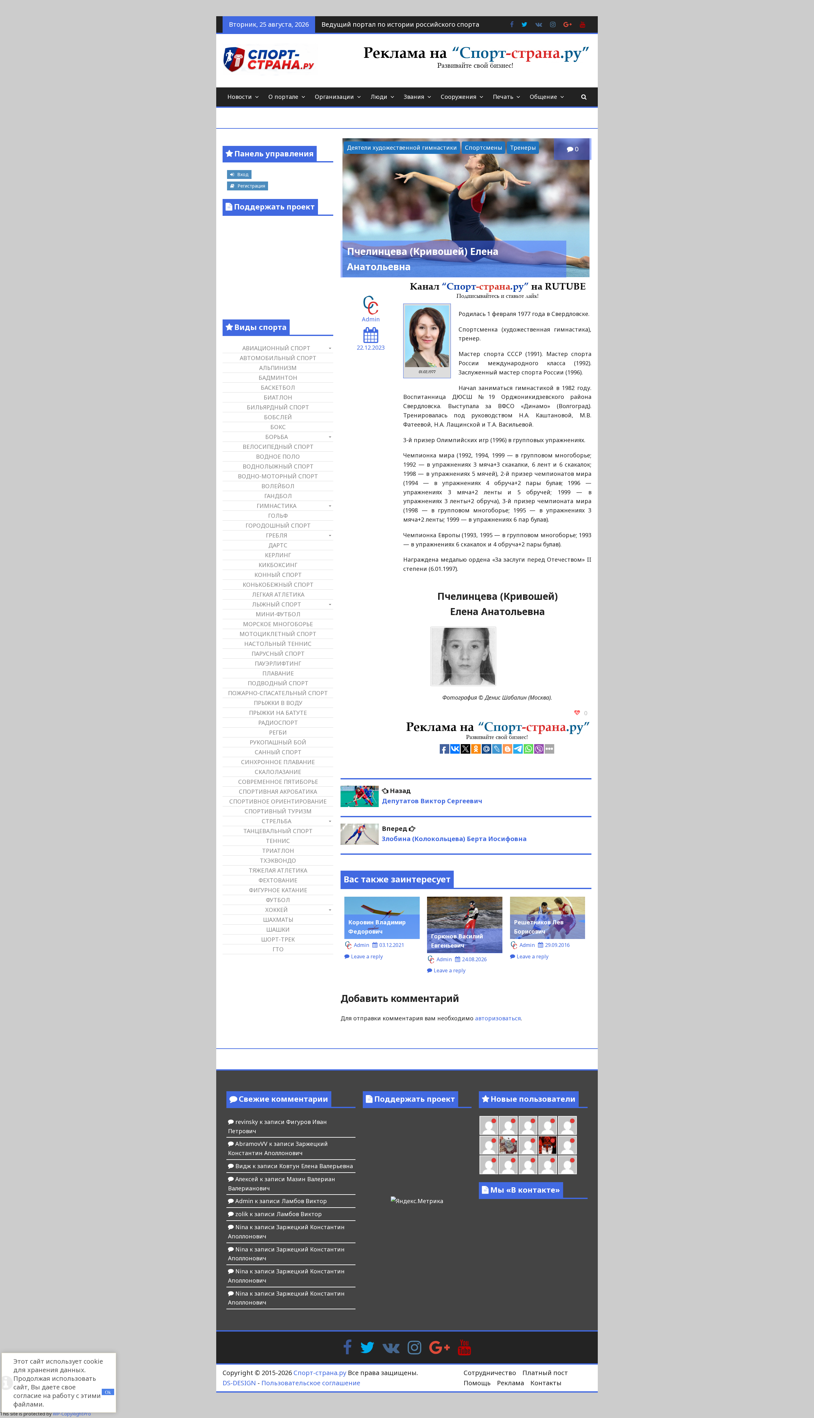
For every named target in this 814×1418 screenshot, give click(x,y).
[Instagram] (414, 1347)
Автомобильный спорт (278, 358)
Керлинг (278, 555)
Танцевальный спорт (278, 831)
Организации (334, 96)
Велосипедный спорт (278, 446)
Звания (414, 96)
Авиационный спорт (276, 348)
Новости (239, 96)
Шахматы (278, 919)
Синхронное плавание (278, 762)
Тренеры (523, 147)
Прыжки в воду (278, 703)
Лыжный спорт (276, 604)
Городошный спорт (278, 525)
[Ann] (528, 1125)
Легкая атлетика (278, 594)
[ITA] (528, 1145)
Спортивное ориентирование (278, 801)
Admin (371, 319)
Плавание (278, 673)
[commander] (489, 1145)
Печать (503, 96)
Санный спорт (278, 752)
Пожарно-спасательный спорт (278, 693)
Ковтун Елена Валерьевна (316, 1166)
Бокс (278, 427)
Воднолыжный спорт (278, 466)
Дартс (277, 545)
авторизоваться (498, 1018)
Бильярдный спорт (278, 407)
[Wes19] (508, 1145)
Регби (278, 732)
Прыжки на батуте (278, 712)
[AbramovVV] (528, 1165)
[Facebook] (347, 1347)
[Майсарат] (547, 1145)
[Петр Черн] (508, 1125)
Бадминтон (278, 377)
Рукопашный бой (278, 742)
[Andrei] (489, 1165)
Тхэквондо (278, 860)
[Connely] (547, 1125)
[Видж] (547, 1165)
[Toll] (489, 1125)
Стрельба (276, 821)
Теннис (278, 841)
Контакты (546, 1383)
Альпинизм (278, 368)
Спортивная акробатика (278, 791)
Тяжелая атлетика (278, 870)
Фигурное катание (278, 890)
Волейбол (277, 486)
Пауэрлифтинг (278, 663)
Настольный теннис (278, 643)
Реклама (510, 1383)
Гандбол (278, 496)
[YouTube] (464, 1347)
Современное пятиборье (278, 781)
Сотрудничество (490, 1372)
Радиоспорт (278, 722)
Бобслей (278, 417)
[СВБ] (508, 1165)
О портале (283, 96)
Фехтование (278, 880)
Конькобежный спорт (278, 584)
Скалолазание (278, 772)
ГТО (278, 949)
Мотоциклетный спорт (277, 634)
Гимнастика (276, 506)
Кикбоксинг (278, 565)
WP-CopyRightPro (72, 1414)
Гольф (278, 515)
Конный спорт (278, 575)
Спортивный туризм (278, 811)
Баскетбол (278, 387)
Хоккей (276, 910)
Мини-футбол (278, 614)
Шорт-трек (278, 939)
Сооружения (458, 96)
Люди (378, 96)
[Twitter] (367, 1347)
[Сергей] (567, 1165)
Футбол (278, 900)
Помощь (477, 1383)
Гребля (276, 535)
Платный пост (545, 1372)
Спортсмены (483, 147)
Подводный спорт (278, 683)
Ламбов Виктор (304, 1201)
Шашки (278, 929)
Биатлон (278, 397)
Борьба (276, 437)
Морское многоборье (278, 624)
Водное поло (278, 456)
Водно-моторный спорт (278, 476)
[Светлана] (567, 1125)
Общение (543, 96)
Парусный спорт (278, 653)
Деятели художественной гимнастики (402, 147)
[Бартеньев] (567, 1145)
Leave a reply (367, 956)
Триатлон (278, 850)
